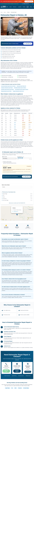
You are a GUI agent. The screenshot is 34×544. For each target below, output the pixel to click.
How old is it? (20, 156)
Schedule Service (17, 371)
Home (7, 6)
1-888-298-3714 (29, 1)
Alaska (5, 12)
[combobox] (2, 187)
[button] (17, 214)
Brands (24, 6)
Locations (19, 6)
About (10, 6)
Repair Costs (28, 7)
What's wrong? (4, 156)
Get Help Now (27, 371)
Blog (31, 6)
